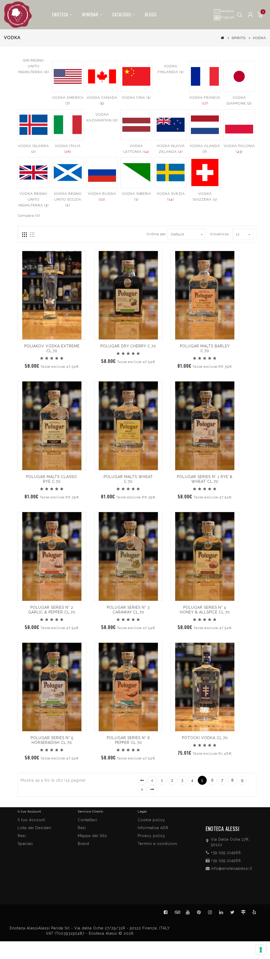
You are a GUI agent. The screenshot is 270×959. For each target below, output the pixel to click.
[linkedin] (221, 912)
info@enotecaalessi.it (231, 868)
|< (142, 780)
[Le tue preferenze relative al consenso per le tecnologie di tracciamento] (261, 950)
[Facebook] (166, 912)
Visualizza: (216, 234)
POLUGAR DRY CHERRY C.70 (128, 346)
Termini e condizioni (157, 844)
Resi (82, 828)
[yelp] (254, 912)
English (227, 17)
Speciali (25, 844)
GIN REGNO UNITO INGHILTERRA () (33, 66)
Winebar (90, 14)
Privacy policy (151, 836)
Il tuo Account (31, 820)
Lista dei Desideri (34, 828)
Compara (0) (29, 216)
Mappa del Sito (92, 836)
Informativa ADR (153, 828)
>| (152, 789)
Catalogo (121, 14)
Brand (83, 844)
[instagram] (210, 912)
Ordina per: (155, 234)
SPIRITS (238, 38)
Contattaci (87, 820)
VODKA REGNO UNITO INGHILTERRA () (33, 199)
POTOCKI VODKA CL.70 (205, 738)
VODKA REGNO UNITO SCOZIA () (68, 199)
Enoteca (60, 14)
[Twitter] (177, 912)
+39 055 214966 (226, 853)
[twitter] (232, 912)
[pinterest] (199, 912)
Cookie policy (151, 820)
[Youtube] (188, 912)
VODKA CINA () (136, 98)
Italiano (227, 11)
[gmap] (243, 912)
